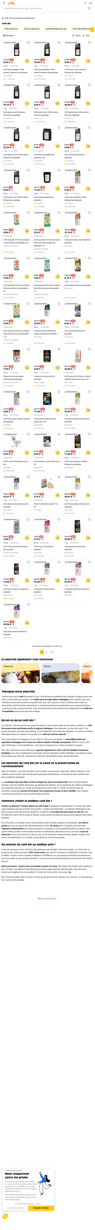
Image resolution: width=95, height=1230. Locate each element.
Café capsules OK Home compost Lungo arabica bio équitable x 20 (16, 241)
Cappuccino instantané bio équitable (44, 378)
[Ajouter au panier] (27, 61)
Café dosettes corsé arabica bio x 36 (47, 463)
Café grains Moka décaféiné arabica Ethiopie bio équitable (45, 332)
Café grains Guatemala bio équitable (44, 590)
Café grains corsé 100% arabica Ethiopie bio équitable (15, 156)
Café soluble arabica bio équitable (77, 285)
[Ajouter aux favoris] (28, 42)
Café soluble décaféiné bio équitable (74, 332)
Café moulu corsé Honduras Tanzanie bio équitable (75, 71)
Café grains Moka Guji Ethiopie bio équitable (77, 241)
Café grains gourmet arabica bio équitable (76, 590)
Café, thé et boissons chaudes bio (19, 18)
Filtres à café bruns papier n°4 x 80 (46, 505)
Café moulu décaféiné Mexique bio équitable (15, 548)
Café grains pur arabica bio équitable (74, 548)
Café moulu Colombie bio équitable (43, 548)
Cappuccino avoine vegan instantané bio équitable (13, 378)
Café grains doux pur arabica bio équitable (15, 590)
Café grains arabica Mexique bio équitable (76, 420)
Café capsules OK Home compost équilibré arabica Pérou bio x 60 (77, 378)
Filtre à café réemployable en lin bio (15, 463)
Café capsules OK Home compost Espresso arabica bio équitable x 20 (16, 288)
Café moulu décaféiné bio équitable (74, 156)
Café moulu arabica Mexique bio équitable (76, 505)
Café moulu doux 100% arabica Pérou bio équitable (46, 113)
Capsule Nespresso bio (56, 29)
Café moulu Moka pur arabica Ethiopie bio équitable (75, 463)
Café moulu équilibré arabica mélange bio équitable (75, 198)
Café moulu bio (11, 29)
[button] (91, 672)
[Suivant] (92, 29)
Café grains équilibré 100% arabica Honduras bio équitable (46, 71)
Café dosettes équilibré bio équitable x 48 (44, 156)
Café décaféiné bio (81, 29)
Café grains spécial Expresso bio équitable (15, 505)
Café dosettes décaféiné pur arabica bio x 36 (45, 420)
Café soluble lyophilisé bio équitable (44, 198)
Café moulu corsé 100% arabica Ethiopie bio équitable (15, 198)
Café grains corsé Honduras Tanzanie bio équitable (14, 113)
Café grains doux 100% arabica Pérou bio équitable (76, 113)
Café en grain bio (32, 29)
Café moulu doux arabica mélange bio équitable (16, 420)
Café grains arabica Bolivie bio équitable (15, 633)
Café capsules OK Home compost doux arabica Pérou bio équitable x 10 (16, 334)
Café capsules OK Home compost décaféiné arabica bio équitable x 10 (47, 288)
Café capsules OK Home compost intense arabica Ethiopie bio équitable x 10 (47, 243)
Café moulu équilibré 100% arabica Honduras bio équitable (15, 71)
